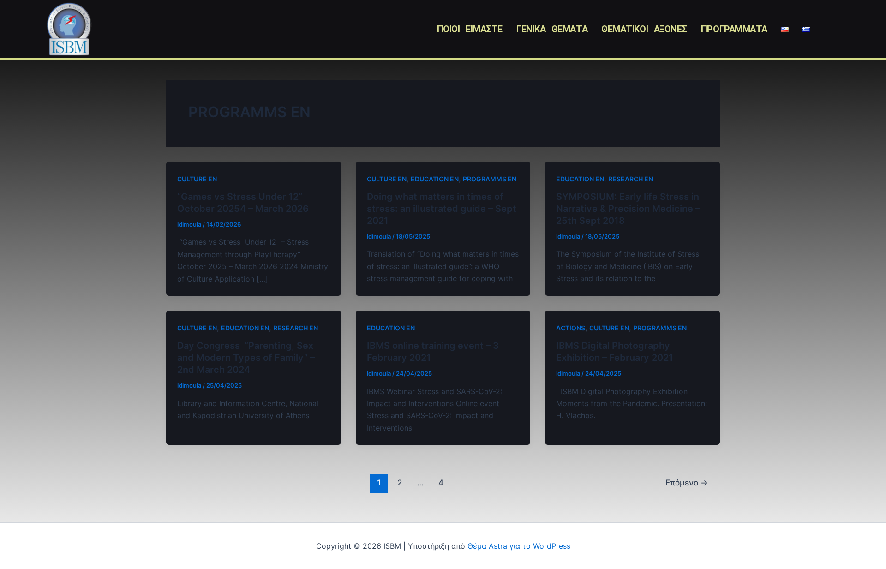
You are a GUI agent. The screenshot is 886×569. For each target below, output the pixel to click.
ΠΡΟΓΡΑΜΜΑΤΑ (734, 29)
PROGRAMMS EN (489, 179)
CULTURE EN (197, 179)
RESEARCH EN (630, 179)
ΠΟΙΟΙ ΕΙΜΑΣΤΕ (470, 29)
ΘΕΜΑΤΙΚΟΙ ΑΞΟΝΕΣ (644, 29)
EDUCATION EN (435, 179)
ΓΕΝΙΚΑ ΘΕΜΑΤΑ (551, 29)
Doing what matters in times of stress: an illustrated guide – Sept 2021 (441, 208)
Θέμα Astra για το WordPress (518, 546)
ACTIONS (570, 328)
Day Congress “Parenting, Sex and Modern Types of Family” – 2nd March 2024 (246, 357)
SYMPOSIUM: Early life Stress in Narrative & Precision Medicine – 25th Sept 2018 (628, 208)
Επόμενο (686, 482)
